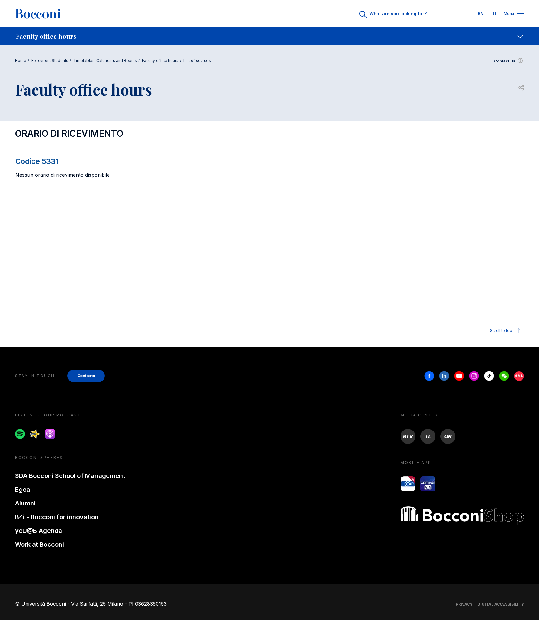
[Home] (38, 13)
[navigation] (269, 36)
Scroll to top (501, 330)
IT (495, 13)
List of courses (197, 60)
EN (480, 13)
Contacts (86, 375)
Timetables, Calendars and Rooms (105, 60)
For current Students (49, 60)
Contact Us (504, 61)
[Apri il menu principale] (520, 13)
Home (20, 60)
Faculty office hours (160, 60)
